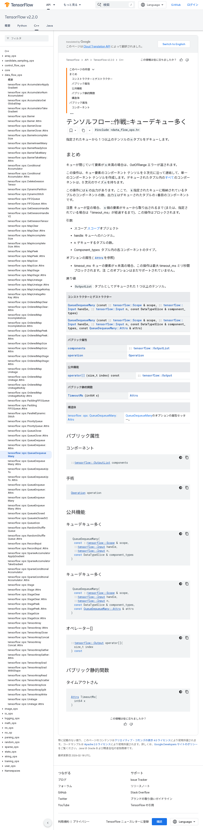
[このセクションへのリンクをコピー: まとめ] (84, 155)
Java (49, 25)
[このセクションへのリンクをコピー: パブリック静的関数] (113, 670)
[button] (26, 56)
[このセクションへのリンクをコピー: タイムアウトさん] (102, 682)
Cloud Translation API (96, 46)
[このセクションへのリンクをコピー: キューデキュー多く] (106, 524)
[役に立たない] (187, 60)
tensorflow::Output (157, 375)
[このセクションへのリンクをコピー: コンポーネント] (98, 448)
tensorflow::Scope (127, 305)
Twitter (62, 798)
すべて (169, 178)
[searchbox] (27, 38)
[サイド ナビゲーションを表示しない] (48, 823)
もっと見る (71, 5)
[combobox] (115, 4)
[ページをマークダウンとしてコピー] (83, 130)
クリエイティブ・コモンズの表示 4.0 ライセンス (142, 740)
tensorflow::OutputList (151, 348)
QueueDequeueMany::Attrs (108, 328)
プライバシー (81, 821)
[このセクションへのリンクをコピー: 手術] (78, 478)
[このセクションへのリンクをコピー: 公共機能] (89, 512)
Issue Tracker (139, 779)
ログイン (192, 4)
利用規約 (63, 821)
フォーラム (65, 786)
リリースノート (140, 786)
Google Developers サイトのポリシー (176, 744)
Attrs (99, 258)
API (48, 5)
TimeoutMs (75, 395)
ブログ (62, 779)
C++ (36, 25)
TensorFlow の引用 (142, 805)
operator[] (76, 375)
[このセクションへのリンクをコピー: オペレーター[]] (98, 628)
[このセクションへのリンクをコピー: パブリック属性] (103, 436)
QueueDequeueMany (81, 305)
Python (22, 25)
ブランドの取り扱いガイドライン (151, 798)
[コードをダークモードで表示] (180, 457)
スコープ (93, 228)
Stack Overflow (140, 792)
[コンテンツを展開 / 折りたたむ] (93, 69)
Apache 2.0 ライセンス (97, 744)
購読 (159, 821)
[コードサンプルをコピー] (187, 457)
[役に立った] (181, 60)
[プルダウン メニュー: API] (55, 5)
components (76, 348)
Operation (136, 355)
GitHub (176, 5)
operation (75, 355)
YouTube (63, 805)
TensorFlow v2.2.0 (21, 17)
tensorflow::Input (110, 309)
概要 (7, 25)
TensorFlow (72, 59)
